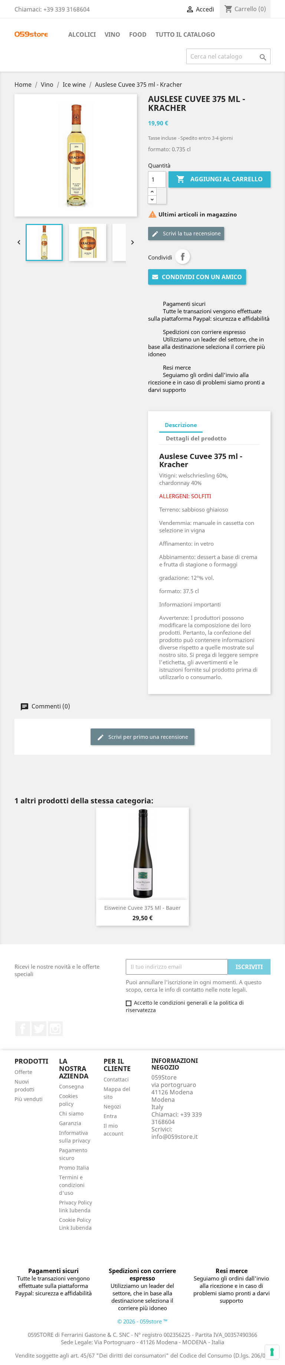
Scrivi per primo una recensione (147, 736)
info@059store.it (174, 1137)
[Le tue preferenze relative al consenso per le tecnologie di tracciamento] (272, 1352)
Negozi (112, 1106)
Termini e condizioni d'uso (72, 1185)
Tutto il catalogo (185, 34)
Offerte (23, 1071)
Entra (110, 1116)
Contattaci (116, 1079)
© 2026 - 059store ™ (142, 1321)
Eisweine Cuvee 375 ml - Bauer (142, 907)
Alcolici (82, 34)
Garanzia (70, 1123)
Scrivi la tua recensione (191, 233)
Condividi (182, 256)
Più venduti (28, 1099)
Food (138, 34)
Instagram (55, 1028)
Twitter (39, 1028)
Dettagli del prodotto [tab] (196, 438)
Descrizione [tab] (181, 425)
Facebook (22, 1028)
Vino (112, 34)
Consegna (71, 1086)
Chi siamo (71, 1113)
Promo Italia (74, 1167)
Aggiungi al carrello (219, 179)
